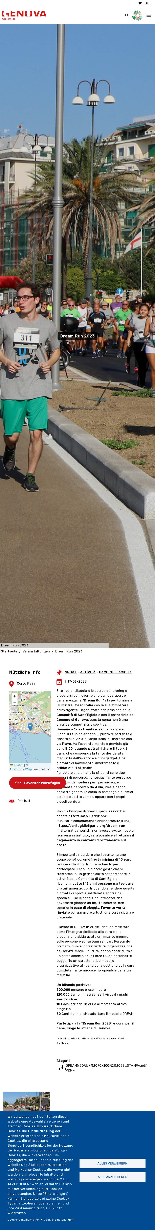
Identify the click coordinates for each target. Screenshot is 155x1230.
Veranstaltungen (36, 651)
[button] (30, 727)
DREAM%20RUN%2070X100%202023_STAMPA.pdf (106, 1065)
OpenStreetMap (21, 769)
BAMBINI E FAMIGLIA (115, 672)
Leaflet (18, 765)
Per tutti (24, 801)
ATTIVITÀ (87, 672)
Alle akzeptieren (112, 1177)
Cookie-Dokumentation (24, 1219)
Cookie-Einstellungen (58, 1219)
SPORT (71, 672)
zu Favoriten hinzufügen (39, 783)
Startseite (9, 651)
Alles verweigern (112, 1163)
